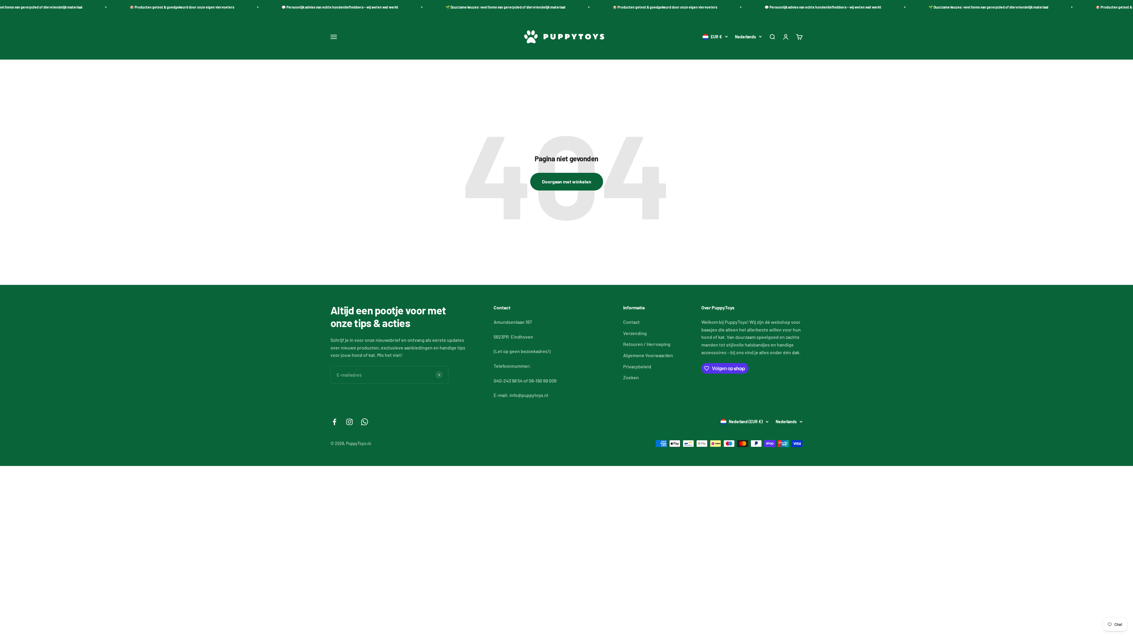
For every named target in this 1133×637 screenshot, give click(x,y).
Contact (631, 322)
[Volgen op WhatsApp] (365, 422)
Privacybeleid (637, 366)
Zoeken (631, 377)
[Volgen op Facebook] (334, 422)
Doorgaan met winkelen (566, 181)
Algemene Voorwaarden (648, 355)
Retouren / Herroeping (646, 344)
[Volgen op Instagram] (349, 422)
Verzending (635, 333)
